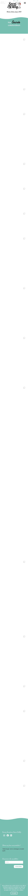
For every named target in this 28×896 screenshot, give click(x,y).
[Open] (14, 50)
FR (14, 1)
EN (17, 1)
